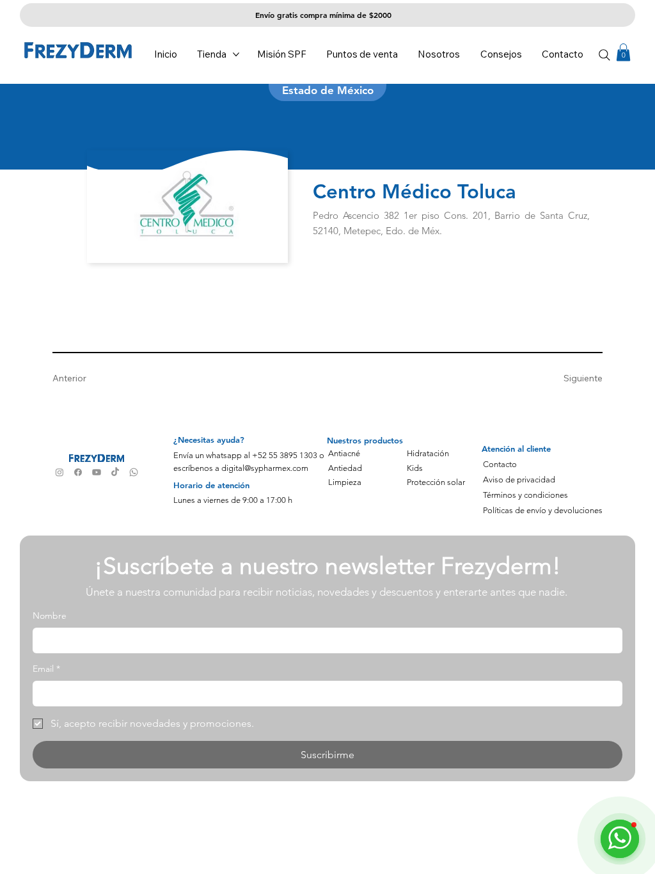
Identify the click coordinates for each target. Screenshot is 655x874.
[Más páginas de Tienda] (236, 54)
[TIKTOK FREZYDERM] (115, 472)
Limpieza (344, 482)
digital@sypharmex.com (264, 468)
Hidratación (428, 453)
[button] (623, 52)
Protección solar (436, 482)
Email (46, 668)
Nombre (50, 615)
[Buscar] (605, 55)
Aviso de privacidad (519, 479)
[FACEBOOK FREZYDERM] (78, 472)
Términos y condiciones (525, 495)
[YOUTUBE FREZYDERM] (96, 472)
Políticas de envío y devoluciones (543, 510)
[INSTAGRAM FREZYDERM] (59, 472)
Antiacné (344, 453)
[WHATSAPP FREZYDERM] (134, 472)
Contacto (500, 464)
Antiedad (345, 468)
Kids (415, 468)
